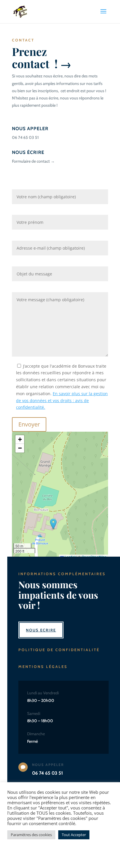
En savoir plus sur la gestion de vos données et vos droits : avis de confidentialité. (62, 400)
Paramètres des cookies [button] (31, 834)
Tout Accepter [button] (74, 834)
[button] (53, 524)
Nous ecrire (41, 630)
